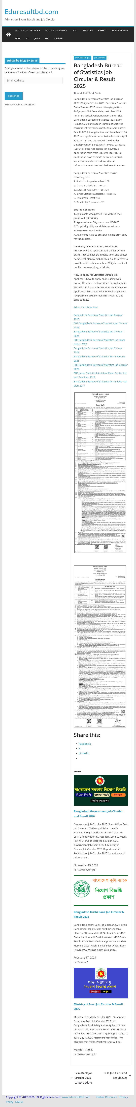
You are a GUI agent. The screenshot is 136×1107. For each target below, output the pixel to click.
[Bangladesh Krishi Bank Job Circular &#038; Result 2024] (101, 877)
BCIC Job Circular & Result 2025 (115, 1075)
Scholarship (120, 30)
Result (102, 30)
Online (58, 38)
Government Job (82, 58)
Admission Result (56, 30)
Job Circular (99, 58)
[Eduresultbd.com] (9, 34)
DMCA (19, 1102)
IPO (47, 38)
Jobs (37, 38)
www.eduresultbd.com (76, 1097)
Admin (98, 93)
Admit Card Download (86, 307)
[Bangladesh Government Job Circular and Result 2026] (101, 777)
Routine (88, 30)
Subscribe (13, 95)
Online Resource (106, 1097)
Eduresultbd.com (32, 11)
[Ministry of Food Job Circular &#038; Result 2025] (101, 970)
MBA (17, 38)
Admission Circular (27, 30)
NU (27, 38)
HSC (75, 30)
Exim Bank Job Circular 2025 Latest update (83, 1077)
